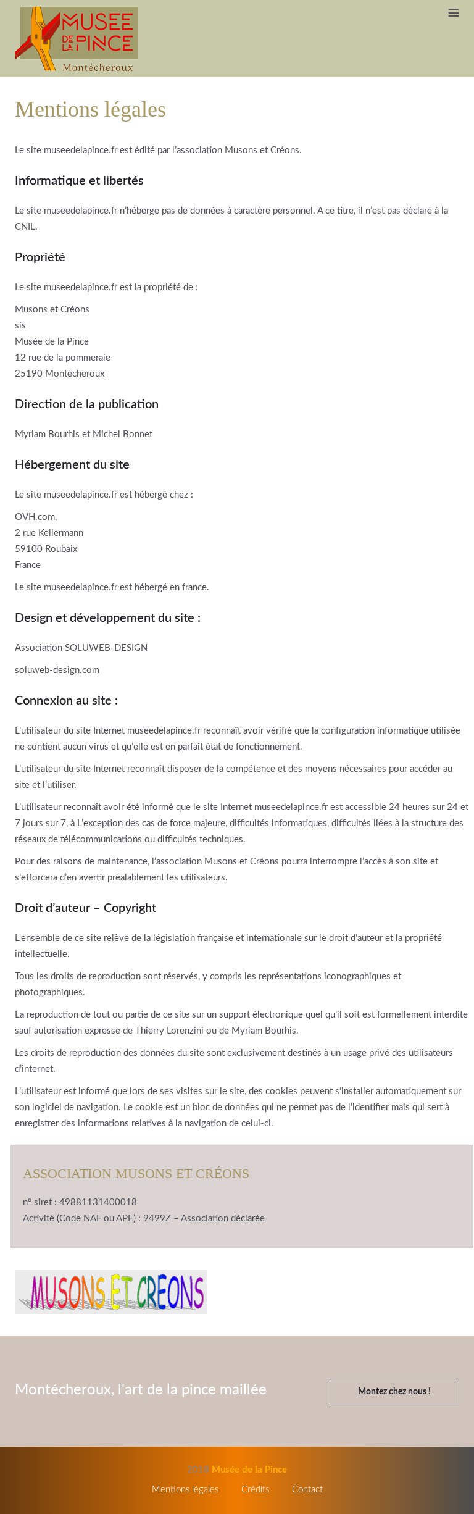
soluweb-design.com (57, 670)
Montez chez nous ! (394, 1391)
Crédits (255, 1489)
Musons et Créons (262, 150)
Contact (307, 1489)
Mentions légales (185, 1489)
